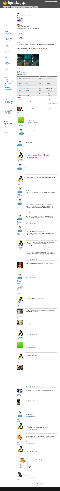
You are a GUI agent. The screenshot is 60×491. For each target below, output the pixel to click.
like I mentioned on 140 (8, 103)
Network (7, 45)
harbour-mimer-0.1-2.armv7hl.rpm (24, 80)
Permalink (18, 115)
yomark (18, 112)
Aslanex (19, 124)
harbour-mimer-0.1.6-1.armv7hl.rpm (24, 92)
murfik (18, 147)
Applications (7, 34)
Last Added (21, 7)
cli (12, 79)
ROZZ (18, 315)
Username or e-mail (7, 14)
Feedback (36, 7)
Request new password (8, 22)
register (50, 103)
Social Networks (8, 51)
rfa (17, 292)
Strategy (7, 68)
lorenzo (6, 131)
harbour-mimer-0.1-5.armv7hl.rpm (24, 88)
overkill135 (6, 127)
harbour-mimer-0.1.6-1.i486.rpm (24, 90)
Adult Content (8, 37)
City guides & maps (8, 40)
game (5, 81)
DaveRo (18, 206)
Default (24, 72)
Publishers (16, 7)
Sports (6, 52)
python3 (10, 89)
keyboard (8, 83)
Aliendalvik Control (53, 40)
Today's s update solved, (8, 96)
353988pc (6, 129)
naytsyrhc (18, 268)
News (12, 7)
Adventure (7, 61)
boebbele (18, 418)
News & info (7, 46)
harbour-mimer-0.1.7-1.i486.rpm (24, 95)
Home (4, 9)
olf (17, 441)
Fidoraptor (33, 414)
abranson (6, 132)
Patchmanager (8, 87)
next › (38, 483)
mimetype (18, 72)
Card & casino (8, 63)
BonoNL (18, 280)
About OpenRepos (6, 7)
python (6, 89)
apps (27, 72)
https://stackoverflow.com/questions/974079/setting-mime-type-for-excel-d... (39, 155)
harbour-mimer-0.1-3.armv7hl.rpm (24, 81)
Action (7, 59)
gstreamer (8, 81)
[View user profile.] (20, 111)
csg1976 (18, 171)
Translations (6, 70)
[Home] (14, 3)
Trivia (6, 69)
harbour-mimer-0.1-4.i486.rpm (23, 83)
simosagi (18, 233)
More (13, 90)
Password (5, 18)
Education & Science (9, 41)
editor (21, 72)
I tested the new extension (9, 101)
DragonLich (19, 194)
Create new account (8, 21)
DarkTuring (19, 370)
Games (6, 57)
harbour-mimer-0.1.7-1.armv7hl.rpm (24, 93)
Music (6, 44)
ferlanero (18, 325)
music (12, 83)
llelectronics (24, 15)
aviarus (6, 128)
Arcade (7, 62)
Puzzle (7, 65)
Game (6, 58)
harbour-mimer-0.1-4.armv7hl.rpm (24, 85)
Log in (47, 103)
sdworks (6, 126)
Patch (5, 85)
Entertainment (8, 43)
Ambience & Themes (9, 38)
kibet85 (18, 478)
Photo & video (8, 48)
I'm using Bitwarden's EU (8, 110)
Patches (7, 47)
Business (7, 39)
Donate (31, 7)
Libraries (6, 73)
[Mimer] (20, 67)
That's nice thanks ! (8, 113)
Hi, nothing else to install (9, 108)
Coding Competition (8, 33)
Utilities (7, 56)
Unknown (7, 54)
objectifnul (19, 394)
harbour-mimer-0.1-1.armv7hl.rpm (24, 78)
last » (41, 483)
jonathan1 (20, 135)
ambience (10, 80)
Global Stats (27, 7)
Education (7, 64)
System (7, 53)
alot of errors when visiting (9, 105)
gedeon (18, 221)
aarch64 (6, 80)
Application (7, 35)
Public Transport (8, 50)
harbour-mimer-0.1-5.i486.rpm (23, 86)
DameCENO (19, 405)
